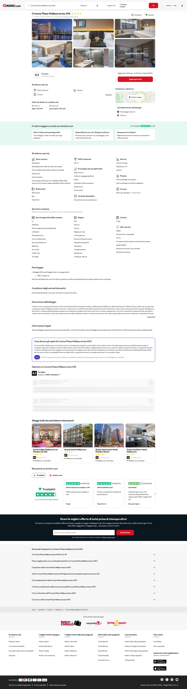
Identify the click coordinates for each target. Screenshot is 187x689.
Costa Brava (102, 651)
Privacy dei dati (40, 685)
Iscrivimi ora (125, 532)
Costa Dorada (103, 655)
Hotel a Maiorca (71, 651)
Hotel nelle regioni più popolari (136, 651)
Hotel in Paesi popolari (133, 655)
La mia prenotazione (16, 646)
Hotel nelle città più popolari (135, 641)
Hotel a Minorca (71, 655)
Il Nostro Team (14, 641)
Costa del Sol (103, 641)
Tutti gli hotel (130, 660)
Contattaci (157, 641)
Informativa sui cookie (57, 685)
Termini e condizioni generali (20, 685)
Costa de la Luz (103, 660)
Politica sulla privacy (108, 537)
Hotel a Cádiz (44, 651)
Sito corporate (159, 646)
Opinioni (12, 655)
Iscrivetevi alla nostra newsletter (21, 651)
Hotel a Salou (44, 641)
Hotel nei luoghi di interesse (135, 646)
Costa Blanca (103, 646)
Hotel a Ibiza (69, 646)
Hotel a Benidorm (45, 646)
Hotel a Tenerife (71, 641)
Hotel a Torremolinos (47, 655)
